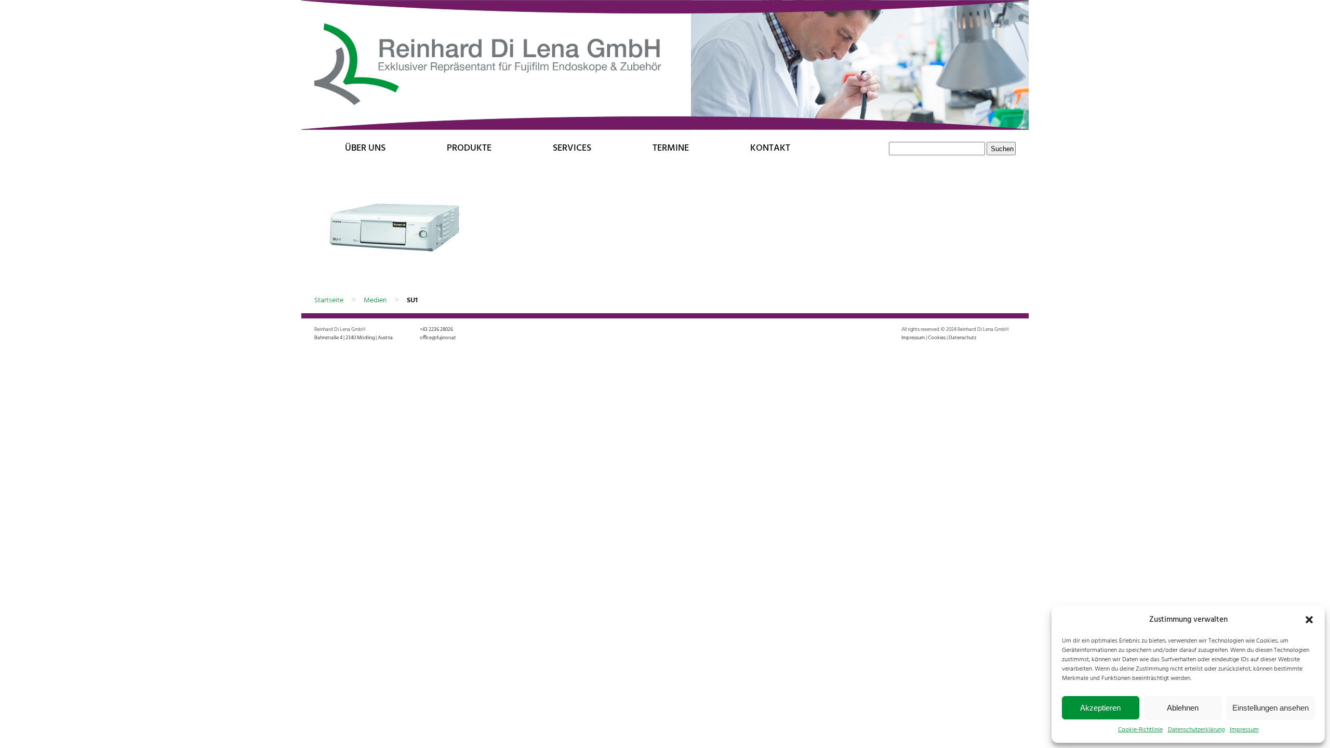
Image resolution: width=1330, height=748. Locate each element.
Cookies (937, 337)
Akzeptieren (1100, 707)
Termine (671, 148)
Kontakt (770, 148)
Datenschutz (962, 337)
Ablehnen (1183, 707)
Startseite (328, 300)
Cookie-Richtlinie (1140, 730)
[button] (1309, 620)
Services (572, 148)
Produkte (469, 148)
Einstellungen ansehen (1270, 707)
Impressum (1244, 730)
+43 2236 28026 (436, 329)
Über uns (365, 148)
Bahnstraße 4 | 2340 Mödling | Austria (353, 337)
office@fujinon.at (438, 337)
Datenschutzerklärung (1196, 730)
